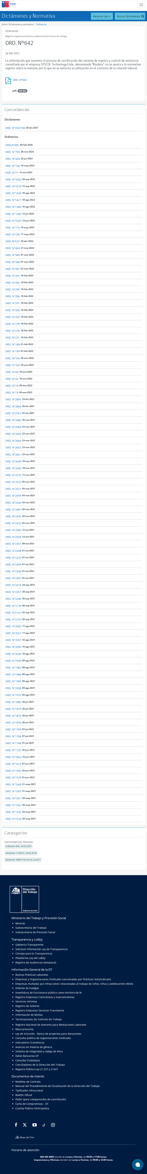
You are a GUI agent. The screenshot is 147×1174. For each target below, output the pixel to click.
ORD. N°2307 (13, 578)
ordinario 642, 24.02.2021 (18, 846)
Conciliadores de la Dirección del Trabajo (40, 1064)
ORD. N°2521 (13, 488)
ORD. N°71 (11, 172)
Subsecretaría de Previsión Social (35, 932)
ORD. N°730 (12, 234)
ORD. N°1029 (13, 220)
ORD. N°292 (12, 317)
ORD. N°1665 (13, 179)
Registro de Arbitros (27, 1006)
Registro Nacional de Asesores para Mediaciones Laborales (50, 1024)
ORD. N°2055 (13, 626)
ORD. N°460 (12, 248)
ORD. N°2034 (13, 654)
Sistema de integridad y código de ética (39, 1051)
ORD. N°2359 (13, 537)
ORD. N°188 (12, 344)
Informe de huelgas (27, 988)
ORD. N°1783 (13, 729)
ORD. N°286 (12, 296)
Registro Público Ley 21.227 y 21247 (36, 1069)
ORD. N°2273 (13, 585)
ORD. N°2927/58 (15, 128)
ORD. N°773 (12, 227)
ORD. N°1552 (13, 805)
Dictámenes (12, 119)
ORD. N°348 (12, 262)
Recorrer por (101, 16)
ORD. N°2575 (13, 475)
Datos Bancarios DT (27, 1056)
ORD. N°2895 (13, 399)
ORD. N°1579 (13, 777)
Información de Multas (29, 1014)
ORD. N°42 (11, 379)
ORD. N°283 (12, 310)
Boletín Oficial (23, 1095)
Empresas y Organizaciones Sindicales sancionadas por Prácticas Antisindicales (63, 979)
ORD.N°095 (12, 145)
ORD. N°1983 (13, 681)
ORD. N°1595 (13, 770)
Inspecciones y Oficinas (46, 1159)
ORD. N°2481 (13, 509)
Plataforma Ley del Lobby (30, 958)
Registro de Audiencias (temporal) (35, 962)
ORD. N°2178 (13, 605)
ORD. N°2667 (13, 447)
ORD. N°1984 (13, 674)
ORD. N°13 (11, 392)
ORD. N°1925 (13, 695)
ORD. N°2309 (13, 564)
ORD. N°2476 (13, 516)
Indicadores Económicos (29, 1042)
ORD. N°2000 (13, 688)
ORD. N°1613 (13, 764)
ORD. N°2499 (13, 495)
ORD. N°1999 (13, 660)
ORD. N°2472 (13, 523)
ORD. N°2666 (13, 440)
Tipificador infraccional (29, 1090)
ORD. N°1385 (13, 207)
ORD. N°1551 (13, 798)
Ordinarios (41, 24)
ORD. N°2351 (13, 543)
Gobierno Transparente (29, 944)
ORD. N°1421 (13, 200)
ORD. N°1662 (13, 757)
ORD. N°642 (20, 79)
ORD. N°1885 (13, 702)
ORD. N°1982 (13, 667)
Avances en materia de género (33, 1047)
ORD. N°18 (11, 385)
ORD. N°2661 (13, 454)
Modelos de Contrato (28, 1081)
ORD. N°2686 (13, 420)
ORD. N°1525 (13, 812)
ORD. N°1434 (13, 193)
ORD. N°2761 (13, 413)
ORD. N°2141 (13, 612)
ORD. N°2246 (13, 598)
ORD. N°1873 (13, 709)
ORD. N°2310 (13, 557)
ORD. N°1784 (13, 736)
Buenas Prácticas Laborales (31, 974)
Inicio (4, 24)
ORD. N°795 (12, 152)
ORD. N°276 (12, 330)
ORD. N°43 (11, 372)
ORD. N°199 (12, 351)
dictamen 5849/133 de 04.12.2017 (23, 859)
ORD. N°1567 (13, 791)
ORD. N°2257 (13, 592)
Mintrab (20, 923)
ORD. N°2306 (13, 571)
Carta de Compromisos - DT (31, 1104)
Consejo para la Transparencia (33, 953)
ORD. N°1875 (13, 715)
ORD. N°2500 (13, 502)
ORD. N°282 (12, 282)
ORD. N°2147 (13, 619)
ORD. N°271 (12, 337)
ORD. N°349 (12, 255)
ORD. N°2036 (13, 647)
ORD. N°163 (12, 365)
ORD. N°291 (12, 303)
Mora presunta (24, 1029)
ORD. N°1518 (13, 819)
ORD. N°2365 (13, 530)
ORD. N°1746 (13, 743)
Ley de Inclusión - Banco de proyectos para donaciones (48, 1033)
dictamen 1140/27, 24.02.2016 (21, 853)
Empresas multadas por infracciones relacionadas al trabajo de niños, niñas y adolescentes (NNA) (74, 983)
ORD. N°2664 (13, 427)
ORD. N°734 (12, 165)
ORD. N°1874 (13, 722)
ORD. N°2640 (13, 461)
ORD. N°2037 (13, 640)
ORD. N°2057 (13, 633)
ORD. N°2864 (13, 406)
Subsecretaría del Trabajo (30, 927)
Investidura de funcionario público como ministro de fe (48, 992)
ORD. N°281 (12, 275)
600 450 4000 (47, 1156)
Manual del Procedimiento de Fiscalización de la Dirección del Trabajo (57, 1086)
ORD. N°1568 (13, 784)
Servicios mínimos (26, 1001)
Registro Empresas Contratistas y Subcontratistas (45, 997)
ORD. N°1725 (13, 750)
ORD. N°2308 (13, 550)
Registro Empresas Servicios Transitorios (39, 1010)
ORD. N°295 (12, 289)
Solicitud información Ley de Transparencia (41, 949)
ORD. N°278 (12, 324)
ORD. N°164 (12, 358)
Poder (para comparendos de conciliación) (40, 1099)
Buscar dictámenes (129, 16)
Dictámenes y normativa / (21, 24)
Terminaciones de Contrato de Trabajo (38, 1019)
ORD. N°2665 (13, 433)
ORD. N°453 (12, 158)
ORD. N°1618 (13, 186)
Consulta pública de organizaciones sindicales (43, 1038)
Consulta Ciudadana (27, 1060)
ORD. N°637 (12, 241)
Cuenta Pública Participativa (32, 1108)
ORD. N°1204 (13, 214)
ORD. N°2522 (13, 482)
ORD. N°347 (12, 269)
